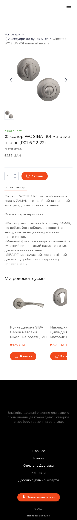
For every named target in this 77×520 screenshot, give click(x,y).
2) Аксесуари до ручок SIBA (26, 39)
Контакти (38, 473)
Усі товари (12, 34)
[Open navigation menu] (69, 7)
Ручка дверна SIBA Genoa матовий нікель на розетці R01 (28, 332)
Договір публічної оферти (38, 480)
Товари (38, 458)
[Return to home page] (26, 8)
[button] (15, 174)
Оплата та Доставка (38, 465)
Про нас (38, 451)
